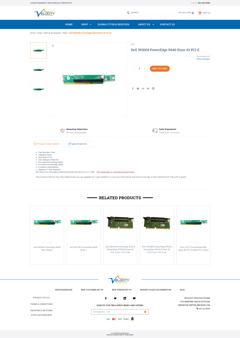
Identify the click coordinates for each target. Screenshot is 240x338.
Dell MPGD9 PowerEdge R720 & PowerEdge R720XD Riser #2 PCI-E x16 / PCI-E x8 (120, 249)
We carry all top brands (76, 132)
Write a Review (203, 59)
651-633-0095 (204, 3)
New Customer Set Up (92, 290)
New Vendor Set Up (122, 290)
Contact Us (167, 24)
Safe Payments (167, 129)
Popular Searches (41, 315)
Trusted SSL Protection (169, 132)
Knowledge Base (63, 290)
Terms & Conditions (41, 304)
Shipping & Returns (41, 310)
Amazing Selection (77, 129)
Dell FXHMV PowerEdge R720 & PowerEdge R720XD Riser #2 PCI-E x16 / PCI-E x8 (157, 249)
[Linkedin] (153, 88)
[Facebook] (133, 88)
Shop (84, 24)
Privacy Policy (41, 297)
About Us (144, 24)
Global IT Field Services (113, 24)
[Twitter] (148, 88)
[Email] (138, 88)
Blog (182, 290)
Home (69, 24)
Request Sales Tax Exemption (155, 290)
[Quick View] (58, 210)
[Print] (143, 88)
